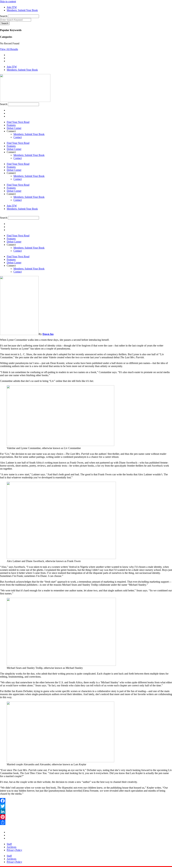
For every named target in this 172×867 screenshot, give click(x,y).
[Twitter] (86, 806)
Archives (11, 847)
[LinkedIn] (86, 811)
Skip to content (8, 1)
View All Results (9, 49)
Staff (9, 844)
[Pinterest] (86, 817)
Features (11, 125)
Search (3, 16)
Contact (17, 137)
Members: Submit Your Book (29, 134)
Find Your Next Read (18, 122)
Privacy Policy (14, 850)
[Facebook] (86, 800)
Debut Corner (14, 128)
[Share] (86, 822)
